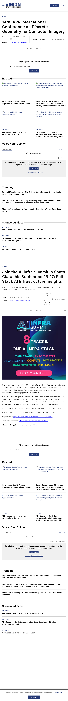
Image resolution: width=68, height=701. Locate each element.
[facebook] (28, 48)
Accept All (34, 697)
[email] (40, 48)
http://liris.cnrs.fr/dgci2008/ (18, 42)
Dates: (4, 37)
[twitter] (34, 48)
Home (4, 16)
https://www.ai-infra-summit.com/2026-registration (33, 417)
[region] (34, 154)
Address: (34, 39)
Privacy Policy (59, 692)
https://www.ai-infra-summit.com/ (21, 300)
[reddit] (37, 48)
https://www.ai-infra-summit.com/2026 (33, 421)
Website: (5, 42)
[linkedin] (31, 48)
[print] (65, 48)
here (36, 425)
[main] (34, 695)
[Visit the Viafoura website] (61, 158)
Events (4, 266)
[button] (3, 5)
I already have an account (34, 172)
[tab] (7, 149)
